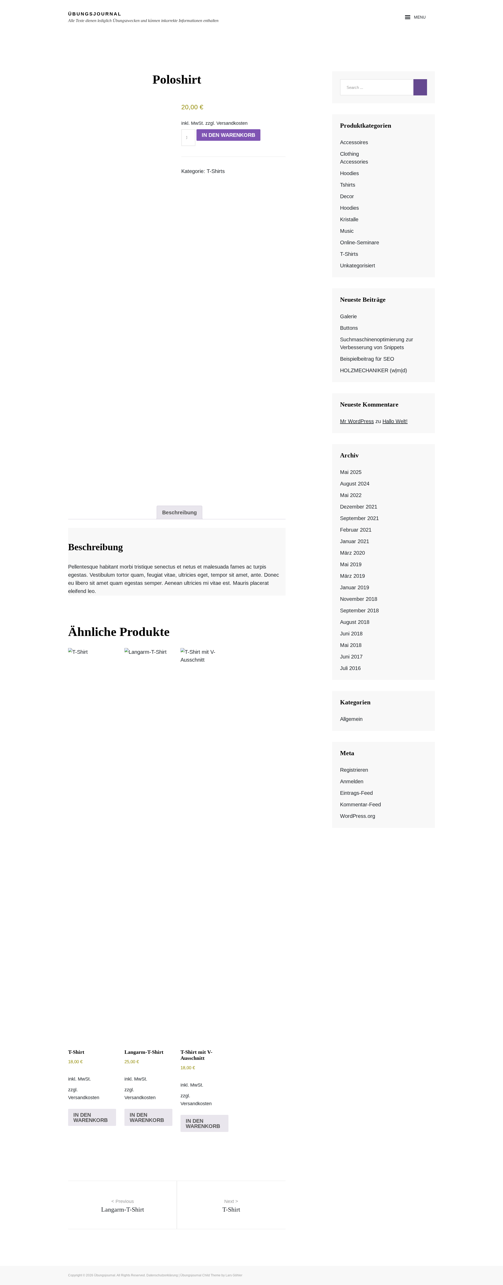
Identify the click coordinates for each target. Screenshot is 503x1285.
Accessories (354, 162)
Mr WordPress (357, 421)
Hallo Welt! (395, 421)
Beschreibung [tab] (179, 512)
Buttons (349, 328)
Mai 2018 (351, 645)
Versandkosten (232, 123)
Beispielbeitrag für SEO (367, 359)
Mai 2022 (351, 495)
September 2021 (359, 518)
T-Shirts (216, 171)
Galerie (348, 316)
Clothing (349, 154)
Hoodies (349, 173)
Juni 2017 (351, 657)
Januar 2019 (354, 587)
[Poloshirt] (120, 298)
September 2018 (359, 610)
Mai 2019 (351, 564)
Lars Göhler (234, 1275)
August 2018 (354, 622)
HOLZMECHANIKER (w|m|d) (373, 370)
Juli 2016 (350, 668)
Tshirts (347, 185)
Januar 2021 (354, 541)
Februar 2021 (355, 530)
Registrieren (354, 770)
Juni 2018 (351, 633)
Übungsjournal (95, 14)
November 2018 (358, 599)
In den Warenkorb (228, 135)
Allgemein (351, 719)
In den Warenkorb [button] (90, 1117)
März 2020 (352, 553)
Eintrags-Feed (356, 793)
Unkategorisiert (357, 265)
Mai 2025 (351, 472)
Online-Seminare (359, 242)
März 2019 (352, 576)
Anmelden (351, 781)
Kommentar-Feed (360, 804)
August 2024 (354, 484)
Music (347, 231)
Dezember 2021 (358, 507)
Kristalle (349, 219)
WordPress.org (357, 816)
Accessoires (354, 142)
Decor (347, 196)
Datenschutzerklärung (162, 1275)
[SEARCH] (433, 17)
